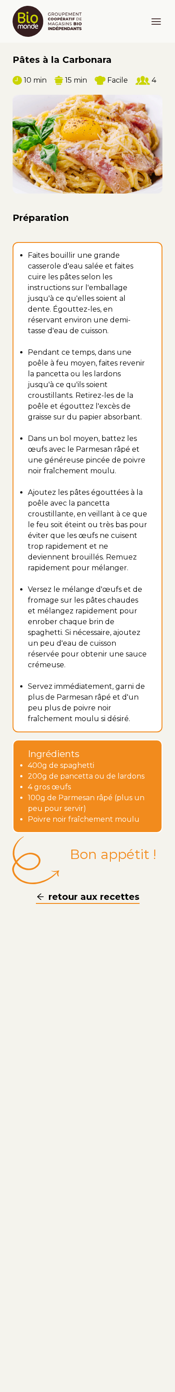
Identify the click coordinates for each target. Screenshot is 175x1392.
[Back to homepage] (51, 21)
